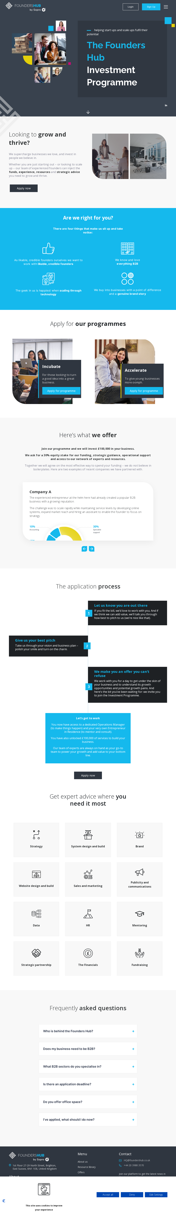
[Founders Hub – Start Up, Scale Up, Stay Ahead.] (26, 6)
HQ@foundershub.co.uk (137, 1160)
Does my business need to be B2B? (69, 1049)
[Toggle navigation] (165, 7)
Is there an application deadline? (67, 1084)
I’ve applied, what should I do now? (69, 1119)
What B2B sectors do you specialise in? (72, 1066)
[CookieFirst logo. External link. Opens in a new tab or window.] (4, 1200)
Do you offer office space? (62, 1102)
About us (83, 1161)
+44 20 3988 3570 (134, 1165)
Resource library (87, 1167)
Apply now (24, 188)
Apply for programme (61, 391)
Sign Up (151, 6)
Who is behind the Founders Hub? (68, 1031)
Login (131, 6)
